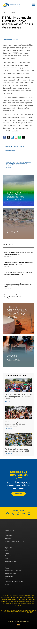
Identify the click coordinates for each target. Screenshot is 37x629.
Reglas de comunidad (11, 561)
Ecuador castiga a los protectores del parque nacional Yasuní (15, 424)
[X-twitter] (12, 513)
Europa (7, 579)
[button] (4, 137)
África (7, 568)
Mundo (7, 584)
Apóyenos (8, 538)
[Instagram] (18, 513)
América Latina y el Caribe (13, 570)
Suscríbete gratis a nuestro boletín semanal (18, 485)
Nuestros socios (10, 533)
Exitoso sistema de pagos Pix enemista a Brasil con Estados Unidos (18, 263)
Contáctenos (9, 535)
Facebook (8, 556)
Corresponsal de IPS (10, 40)
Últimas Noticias (18, 146)
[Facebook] (7, 513)
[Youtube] (23, 513)
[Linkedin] (29, 513)
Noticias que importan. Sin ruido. (18, 474)
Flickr (6, 558)
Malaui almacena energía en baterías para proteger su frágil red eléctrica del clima (18, 284)
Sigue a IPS (8, 547)
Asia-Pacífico (9, 576)
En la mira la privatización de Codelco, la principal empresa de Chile (18, 273)
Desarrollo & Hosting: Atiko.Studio (18, 621)
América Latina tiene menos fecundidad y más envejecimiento (18, 253)
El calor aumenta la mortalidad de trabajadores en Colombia (16, 296)
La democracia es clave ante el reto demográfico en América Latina (18, 397)
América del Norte (10, 573)
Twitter (7, 553)
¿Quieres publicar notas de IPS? (14, 541)
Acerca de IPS (9, 530)
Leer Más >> (7, 256)
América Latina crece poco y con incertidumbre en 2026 (17, 450)
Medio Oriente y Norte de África (14, 581)
